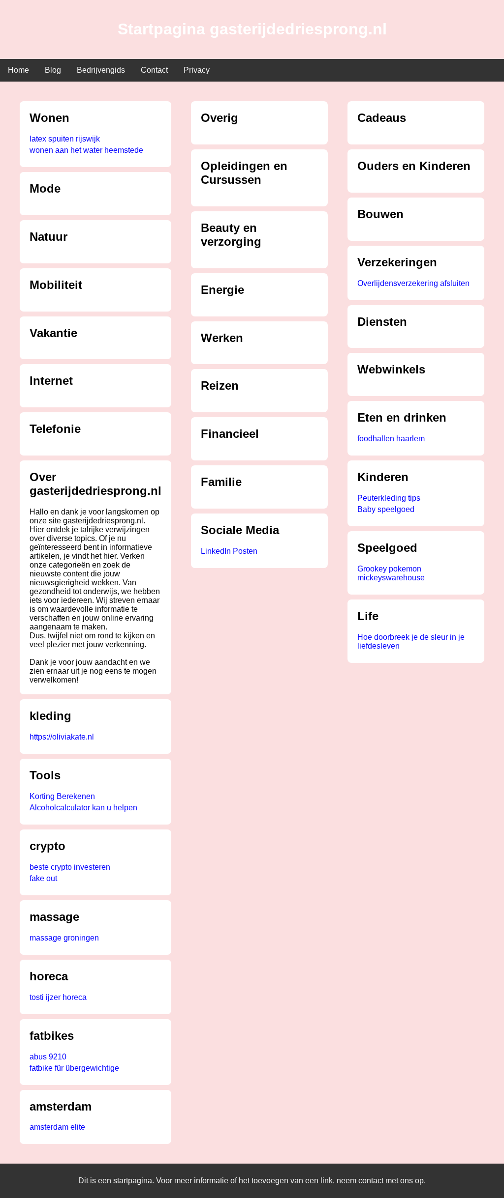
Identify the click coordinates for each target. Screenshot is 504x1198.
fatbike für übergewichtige (74, 1068)
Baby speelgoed (385, 509)
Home (18, 70)
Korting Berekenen (62, 796)
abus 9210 (48, 1057)
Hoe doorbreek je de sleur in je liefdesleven (411, 641)
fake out (43, 878)
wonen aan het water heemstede (86, 150)
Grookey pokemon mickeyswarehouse (391, 573)
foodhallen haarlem (391, 438)
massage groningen (64, 938)
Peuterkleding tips (388, 498)
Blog (53, 70)
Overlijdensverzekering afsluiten (413, 283)
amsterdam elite (57, 1127)
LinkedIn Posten (229, 551)
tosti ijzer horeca (58, 997)
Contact (154, 70)
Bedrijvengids (101, 70)
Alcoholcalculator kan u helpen (83, 807)
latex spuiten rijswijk (65, 139)
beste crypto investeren (70, 867)
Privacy (197, 70)
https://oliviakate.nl (62, 737)
